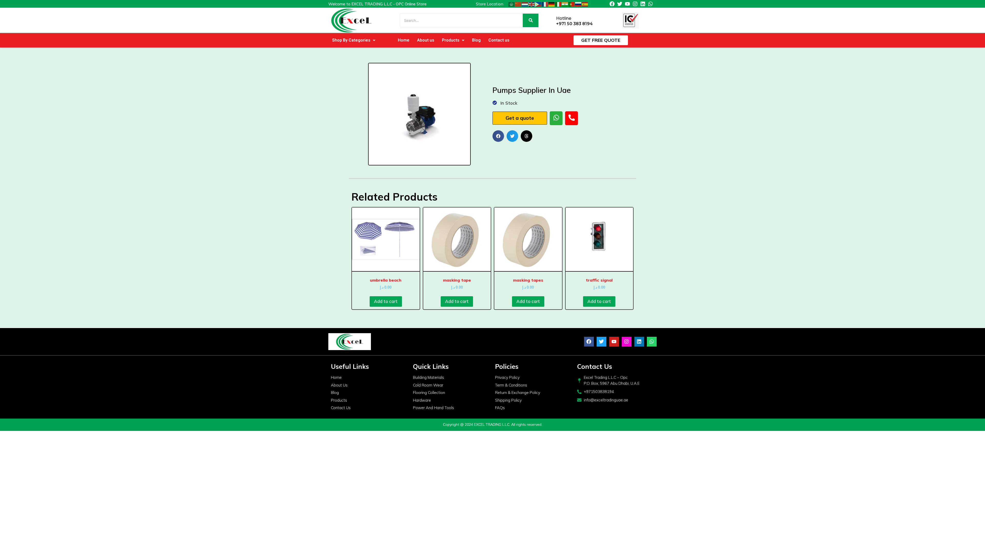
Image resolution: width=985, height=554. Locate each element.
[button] (353, 40)
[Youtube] (627, 4)
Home (403, 40)
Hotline (563, 18)
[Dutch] (525, 3)
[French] (545, 3)
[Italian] (558, 3)
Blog (476, 40)
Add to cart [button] (386, 301)
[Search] (530, 20)
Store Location (489, 3)
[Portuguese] (571, 3)
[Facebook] (612, 4)
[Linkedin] (643, 4)
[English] (531, 3)
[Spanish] (585, 3)
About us (425, 40)
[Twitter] (620, 4)
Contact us (498, 40)
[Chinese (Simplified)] (518, 3)
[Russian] (578, 3)
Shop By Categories (351, 40)
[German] (551, 3)
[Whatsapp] (650, 4)
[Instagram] (635, 4)
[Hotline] (550, 20)
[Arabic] (511, 3)
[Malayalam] (565, 3)
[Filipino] (538, 3)
